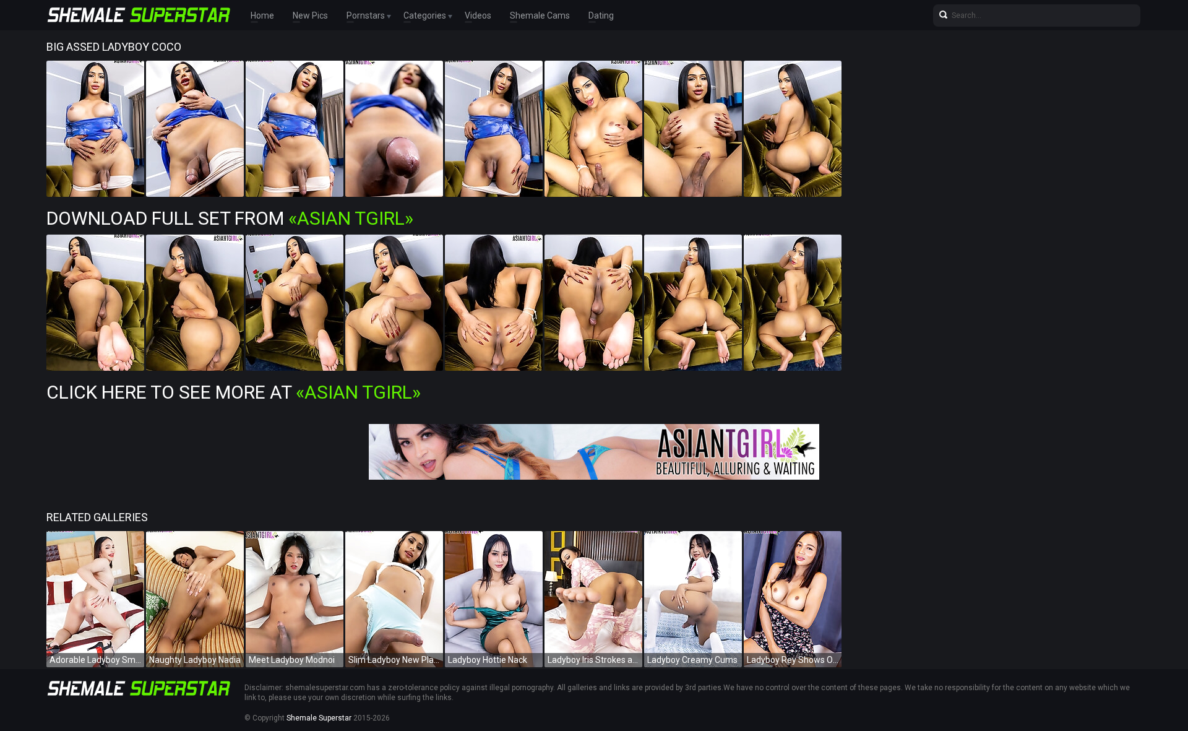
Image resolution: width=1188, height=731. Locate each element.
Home (262, 15)
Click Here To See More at (233, 392)
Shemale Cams (540, 15)
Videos (478, 15)
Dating (601, 15)
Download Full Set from (229, 218)
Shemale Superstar (318, 718)
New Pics (310, 15)
